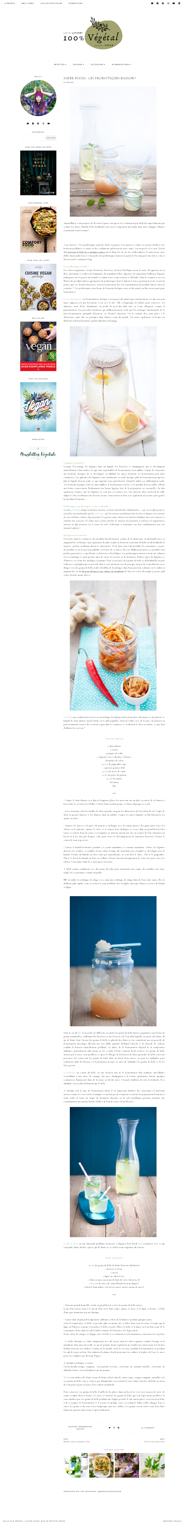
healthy (80, 1429)
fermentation (85, 1427)
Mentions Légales (172, 1521)
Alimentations (120, 65)
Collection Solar (51, 3)
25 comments (148, 1428)
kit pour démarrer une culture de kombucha (103, 571)
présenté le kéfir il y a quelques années (86, 252)
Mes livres (28, 3)
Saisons (77, 65)
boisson (73, 1427)
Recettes (59, 65)
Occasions (97, 65)
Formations (76, 3)
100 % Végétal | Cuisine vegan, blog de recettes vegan (37, 1521)
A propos (10, 3)
